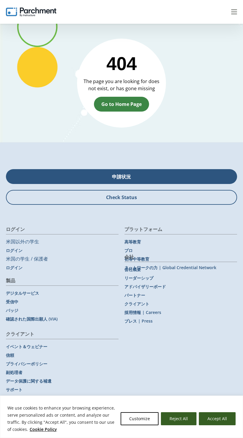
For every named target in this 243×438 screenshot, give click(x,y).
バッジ (12, 310)
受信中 (12, 301)
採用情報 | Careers (142, 312)
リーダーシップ (139, 278)
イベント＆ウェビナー (26, 346)
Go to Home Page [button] (121, 104)
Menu (234, 12)
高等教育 (132, 242)
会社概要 (132, 269)
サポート (14, 389)
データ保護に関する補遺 (29, 381)
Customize (139, 418)
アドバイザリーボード (145, 286)
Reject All (179, 418)
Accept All (217, 418)
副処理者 (14, 372)
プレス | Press (138, 321)
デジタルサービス (22, 293)
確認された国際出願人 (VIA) (31, 319)
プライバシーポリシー (26, 363)
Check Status (121, 197)
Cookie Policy (43, 429)
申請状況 (121, 176)
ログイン (14, 250)
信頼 (10, 355)
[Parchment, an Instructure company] (31, 11)
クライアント (136, 304)
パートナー (134, 295)
